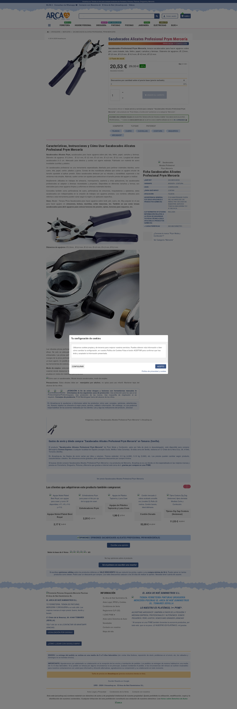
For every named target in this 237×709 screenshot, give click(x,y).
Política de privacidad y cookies (154, 371)
